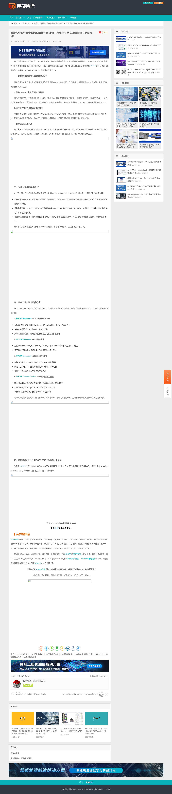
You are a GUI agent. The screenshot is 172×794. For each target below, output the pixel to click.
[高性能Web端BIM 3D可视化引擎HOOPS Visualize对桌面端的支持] (96, 725)
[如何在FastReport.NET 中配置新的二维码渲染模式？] (121, 63)
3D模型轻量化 (66, 654)
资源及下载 (37, 18)
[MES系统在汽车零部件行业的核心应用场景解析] (121, 164)
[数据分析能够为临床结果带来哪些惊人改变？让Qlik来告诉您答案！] (127, 142)
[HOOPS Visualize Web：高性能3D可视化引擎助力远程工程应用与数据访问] (23, 725)
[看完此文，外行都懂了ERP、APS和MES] (150, 100)
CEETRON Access (24, 339)
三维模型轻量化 (30, 657)
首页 (11, 18)
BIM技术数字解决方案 (83, 654)
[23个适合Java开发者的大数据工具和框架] (127, 100)
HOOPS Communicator (26, 377)
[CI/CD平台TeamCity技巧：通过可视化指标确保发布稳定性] (121, 172)
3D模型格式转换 (52, 654)
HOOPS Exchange (24, 318)
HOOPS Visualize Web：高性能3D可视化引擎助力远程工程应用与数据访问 (22, 731)
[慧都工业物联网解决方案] (60, 671)
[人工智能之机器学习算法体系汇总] (150, 121)
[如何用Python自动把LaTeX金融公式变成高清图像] (121, 196)
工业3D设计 (25, 23)
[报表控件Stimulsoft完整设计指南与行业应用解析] (121, 180)
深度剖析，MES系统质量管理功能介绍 (31, 693)
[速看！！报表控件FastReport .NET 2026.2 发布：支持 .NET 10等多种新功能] (121, 71)
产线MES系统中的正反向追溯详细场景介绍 (144, 37)
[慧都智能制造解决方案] (86, 777)
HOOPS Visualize (23, 356)
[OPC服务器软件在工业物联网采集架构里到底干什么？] (121, 188)
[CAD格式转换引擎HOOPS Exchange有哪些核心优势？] (72, 725)
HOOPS (93, 66)
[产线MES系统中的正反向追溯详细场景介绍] (121, 39)
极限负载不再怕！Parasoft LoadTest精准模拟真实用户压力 (83, 694)
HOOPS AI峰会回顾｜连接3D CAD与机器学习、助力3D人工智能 (46, 731)
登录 (30, 758)
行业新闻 (61, 18)
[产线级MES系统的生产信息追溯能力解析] (150, 142)
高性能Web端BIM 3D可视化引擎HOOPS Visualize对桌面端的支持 (96, 731)
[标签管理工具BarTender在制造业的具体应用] (121, 47)
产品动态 (50, 18)
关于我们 (73, 18)
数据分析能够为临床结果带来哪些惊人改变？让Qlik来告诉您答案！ (126, 147)
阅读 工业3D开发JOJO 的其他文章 (28, 685)
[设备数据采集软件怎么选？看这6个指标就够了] (121, 55)
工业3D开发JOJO (19, 41)
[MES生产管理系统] (60, 52)
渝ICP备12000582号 (102, 789)
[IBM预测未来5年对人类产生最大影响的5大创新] (127, 121)
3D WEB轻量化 (23, 654)
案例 (29, 18)
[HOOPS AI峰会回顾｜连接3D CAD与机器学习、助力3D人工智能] (47, 725)
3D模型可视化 (37, 654)
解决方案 (19, 18)
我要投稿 (89, 782)
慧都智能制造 (25, 7)
